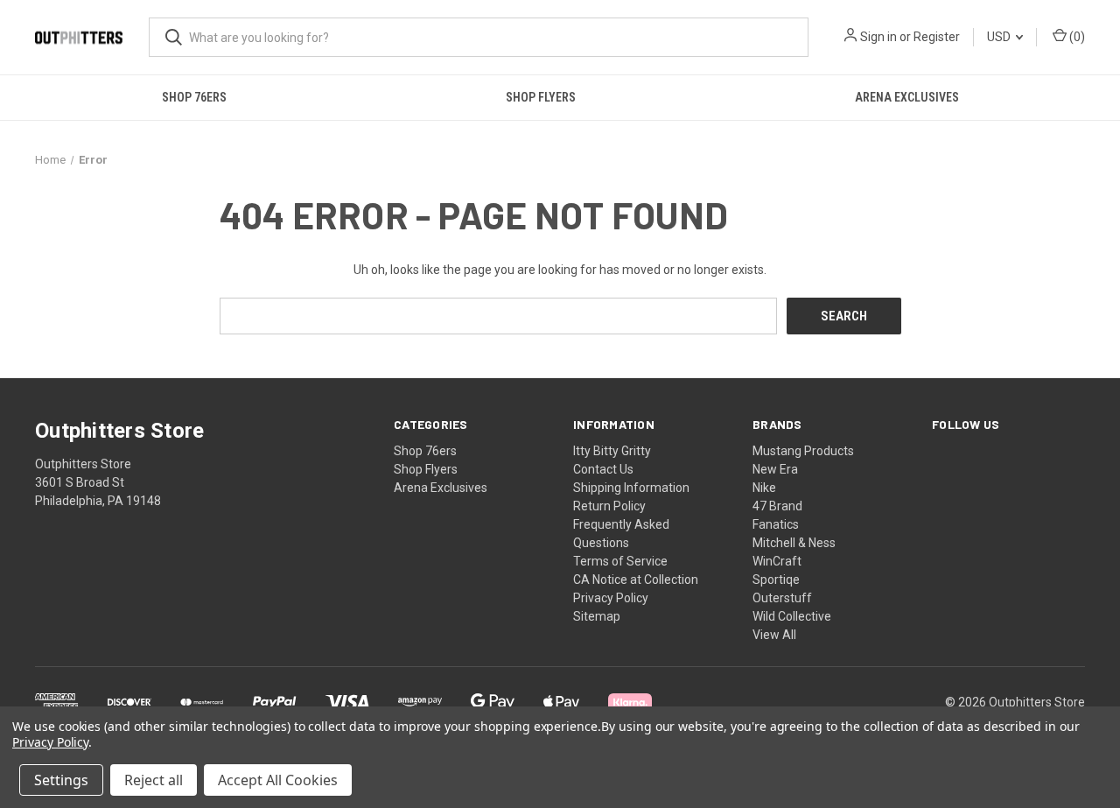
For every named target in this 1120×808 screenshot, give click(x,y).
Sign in (878, 37)
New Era (775, 469)
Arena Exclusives (907, 97)
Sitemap (596, 616)
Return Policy (609, 506)
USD (1000, 37)
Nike (764, 488)
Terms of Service (620, 561)
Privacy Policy (610, 598)
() (1076, 37)
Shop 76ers (194, 97)
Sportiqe (776, 580)
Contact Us (603, 469)
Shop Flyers (541, 97)
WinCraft (777, 561)
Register (937, 37)
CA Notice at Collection (635, 580)
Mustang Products (803, 451)
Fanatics (775, 524)
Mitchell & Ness (794, 543)
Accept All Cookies (278, 780)
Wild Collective (791, 616)
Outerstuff (782, 598)
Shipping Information (631, 488)
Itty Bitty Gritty (612, 451)
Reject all (153, 780)
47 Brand (777, 506)
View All (774, 635)
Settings (61, 780)
